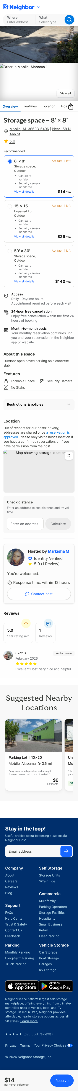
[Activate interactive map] (39, 471)
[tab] (10, 106)
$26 (61, 236)
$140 (60, 281)
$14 (61, 191)
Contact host (42, 594)
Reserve (61, 1080)
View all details (24, 191)
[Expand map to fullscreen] (69, 456)
